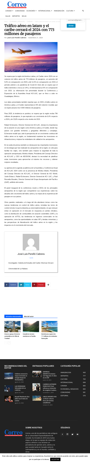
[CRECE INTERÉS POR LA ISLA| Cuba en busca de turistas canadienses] (36, 398)
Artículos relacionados (13, 316)
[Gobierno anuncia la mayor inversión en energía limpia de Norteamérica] (8, 376)
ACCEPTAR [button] (55, 459)
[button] (83, 11)
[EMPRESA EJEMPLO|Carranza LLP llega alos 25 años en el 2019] (36, 374)
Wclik (24, 16)
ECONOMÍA (31, 11)
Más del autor (29, 316)
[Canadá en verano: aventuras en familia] (31, 326)
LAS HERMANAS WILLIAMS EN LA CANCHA (20, 388)
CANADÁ (8, 11)
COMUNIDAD (20, 11)
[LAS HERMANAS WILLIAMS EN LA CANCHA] (8, 388)
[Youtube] (77, 434)
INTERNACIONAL (44, 11)
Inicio (6, 21)
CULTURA (69, 11)
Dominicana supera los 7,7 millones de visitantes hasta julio (49, 336)
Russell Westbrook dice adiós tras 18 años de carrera (22, 398)
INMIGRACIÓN (59, 11)
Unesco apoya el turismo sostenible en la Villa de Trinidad (12, 336)
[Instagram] (67, 434)
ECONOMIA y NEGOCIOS (17, 21)
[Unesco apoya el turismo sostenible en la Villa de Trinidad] (12, 326)
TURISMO (30, 21)
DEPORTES (16, 16)
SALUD (7, 16)
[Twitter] (72, 434)
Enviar (71, 26)
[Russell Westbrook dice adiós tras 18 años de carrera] (8, 399)
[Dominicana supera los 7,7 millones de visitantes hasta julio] (49, 326)
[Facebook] (62, 434)
